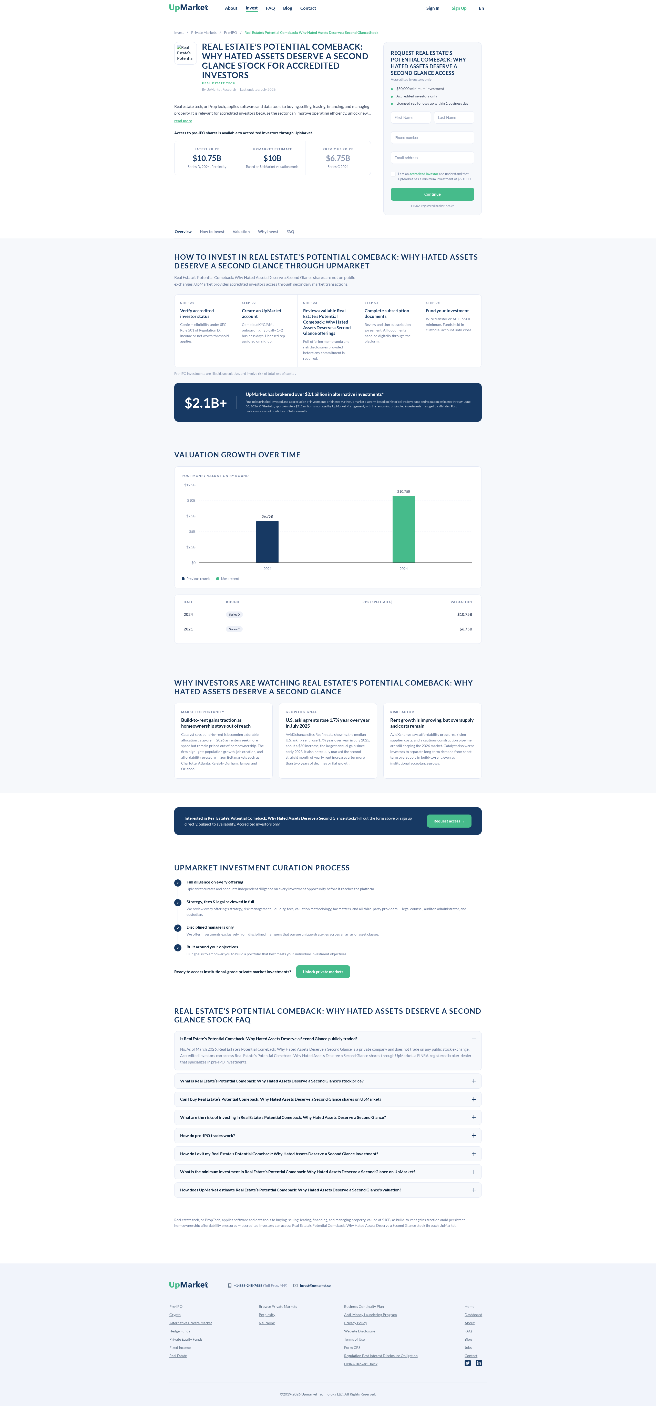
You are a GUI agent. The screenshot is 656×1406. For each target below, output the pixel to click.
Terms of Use (354, 1339)
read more (183, 120)
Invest (179, 32)
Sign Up (459, 8)
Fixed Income (180, 1347)
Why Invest (268, 231)
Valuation (241, 231)
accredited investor (423, 174)
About (231, 8)
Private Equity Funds (185, 1339)
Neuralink (267, 1323)
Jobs (468, 1347)
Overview (183, 231)
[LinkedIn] (479, 1363)
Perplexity (267, 1314)
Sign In (432, 8)
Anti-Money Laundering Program (370, 1314)
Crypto (175, 1314)
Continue (432, 194)
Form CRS (352, 1347)
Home (469, 1306)
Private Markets (204, 32)
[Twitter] (468, 1363)
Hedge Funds (179, 1331)
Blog (287, 8)
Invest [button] (252, 8)
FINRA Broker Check (360, 1364)
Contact (308, 8)
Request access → (449, 821)
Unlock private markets (323, 971)
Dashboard (473, 1314)
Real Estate (178, 1355)
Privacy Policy (355, 1323)
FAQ (270, 8)
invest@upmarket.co (315, 1285)
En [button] (481, 8)
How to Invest (212, 231)
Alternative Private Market (190, 1323)
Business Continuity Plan (364, 1306)
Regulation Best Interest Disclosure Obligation (381, 1355)
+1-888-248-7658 (248, 1285)
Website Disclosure (359, 1331)
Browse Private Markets (278, 1306)
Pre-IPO (230, 32)
